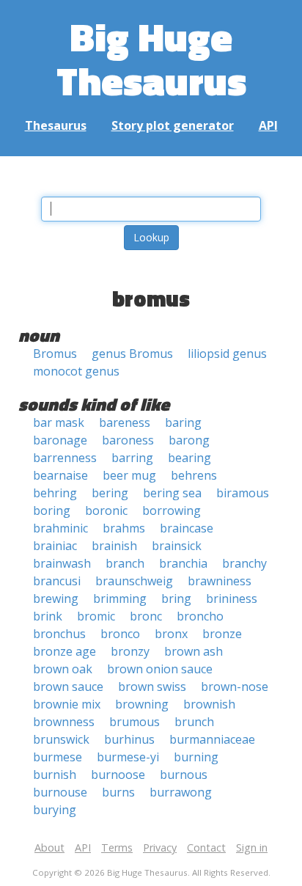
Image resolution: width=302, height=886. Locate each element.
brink (47, 616)
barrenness (65, 458)
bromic (96, 616)
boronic (106, 510)
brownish (209, 704)
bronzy (130, 651)
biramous (242, 493)
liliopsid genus (227, 353)
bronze (222, 634)
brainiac (55, 546)
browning (142, 704)
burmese (57, 757)
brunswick (61, 739)
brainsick (177, 546)
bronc (146, 616)
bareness (124, 422)
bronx (171, 634)
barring (132, 458)
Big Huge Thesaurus (151, 58)
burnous (183, 774)
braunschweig (134, 581)
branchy (244, 563)
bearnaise (60, 475)
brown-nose (234, 686)
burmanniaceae (212, 739)
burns (118, 792)
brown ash (193, 651)
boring (51, 510)
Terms (117, 847)
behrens (194, 475)
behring (55, 493)
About (49, 847)
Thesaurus (55, 125)
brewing (55, 598)
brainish (114, 546)
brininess (231, 598)
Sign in (252, 847)
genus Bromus (132, 353)
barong (189, 440)
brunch (194, 722)
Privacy (160, 847)
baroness (128, 440)
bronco (120, 634)
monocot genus (76, 371)
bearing (189, 458)
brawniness (219, 581)
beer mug (129, 475)
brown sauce (68, 686)
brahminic (60, 528)
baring (183, 422)
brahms (124, 528)
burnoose (118, 774)
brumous (134, 722)
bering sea (172, 493)
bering (110, 493)
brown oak (62, 669)
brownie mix (66, 704)
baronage (60, 440)
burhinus (129, 739)
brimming (120, 598)
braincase (186, 528)
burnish (54, 774)
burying (54, 810)
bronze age (64, 651)
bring (176, 598)
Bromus (55, 353)
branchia (183, 563)
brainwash (62, 563)
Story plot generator (172, 125)
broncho (200, 616)
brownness (64, 722)
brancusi (57, 581)
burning (196, 757)
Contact (206, 847)
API (268, 125)
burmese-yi (128, 757)
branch (125, 563)
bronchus (59, 634)
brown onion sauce (160, 669)
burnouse (60, 792)
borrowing (171, 510)
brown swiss (152, 686)
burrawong (181, 792)
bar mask (58, 422)
